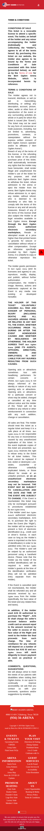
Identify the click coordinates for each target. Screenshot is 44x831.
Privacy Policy (32, 795)
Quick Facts (11, 764)
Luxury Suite (11, 800)
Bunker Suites (11, 792)
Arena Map (11, 772)
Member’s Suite (11, 803)
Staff (11, 770)
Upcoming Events (11, 742)
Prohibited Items (32, 748)
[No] (41, 822)
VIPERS (11, 745)
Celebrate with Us (32, 753)
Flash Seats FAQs (11, 750)
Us (32, 784)
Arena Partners (11, 767)
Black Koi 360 (16, 728)
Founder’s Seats (11, 795)
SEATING (11, 784)
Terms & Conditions (32, 798)
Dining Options (32, 745)
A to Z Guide (32, 750)
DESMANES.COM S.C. (31, 728)
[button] (41, 252)
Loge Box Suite (11, 798)
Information (11, 759)
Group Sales (11, 748)
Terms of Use (25, 73)
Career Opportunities (32, 789)
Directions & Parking (32, 742)
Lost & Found (32, 764)
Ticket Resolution (32, 772)
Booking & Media (32, 792)
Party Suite (12, 789)
